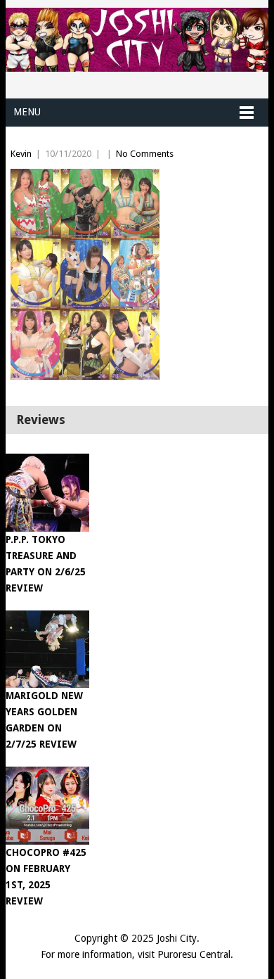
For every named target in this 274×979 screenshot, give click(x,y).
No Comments (145, 153)
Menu (27, 111)
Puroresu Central (193, 954)
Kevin (21, 153)
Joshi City (177, 938)
